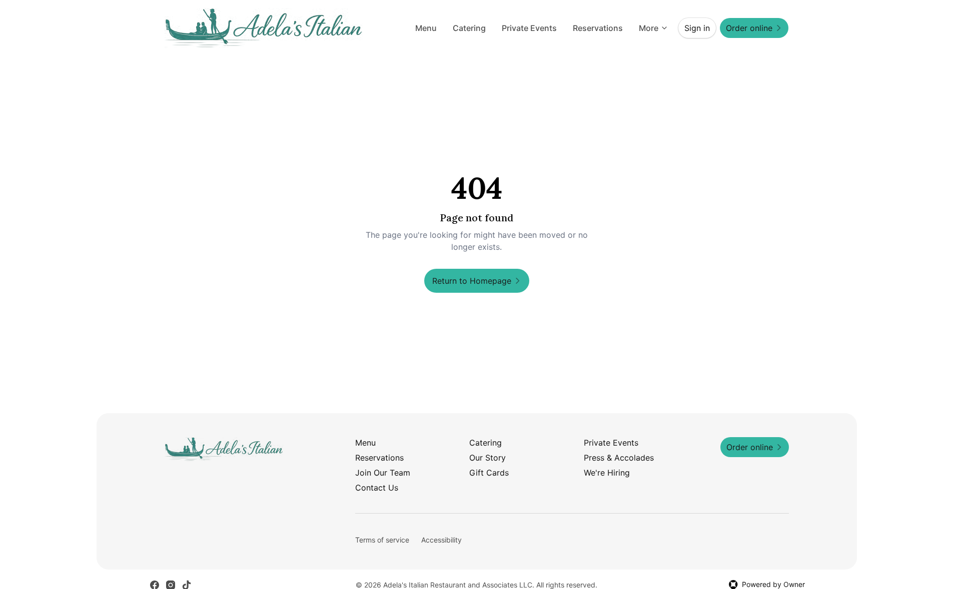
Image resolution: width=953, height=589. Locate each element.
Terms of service (382, 540)
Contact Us (376, 488)
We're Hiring (607, 473)
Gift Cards (489, 473)
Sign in (697, 28)
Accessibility (441, 540)
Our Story (487, 458)
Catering (469, 28)
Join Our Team (382, 473)
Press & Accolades (619, 458)
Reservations (598, 28)
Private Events (529, 28)
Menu (426, 28)
